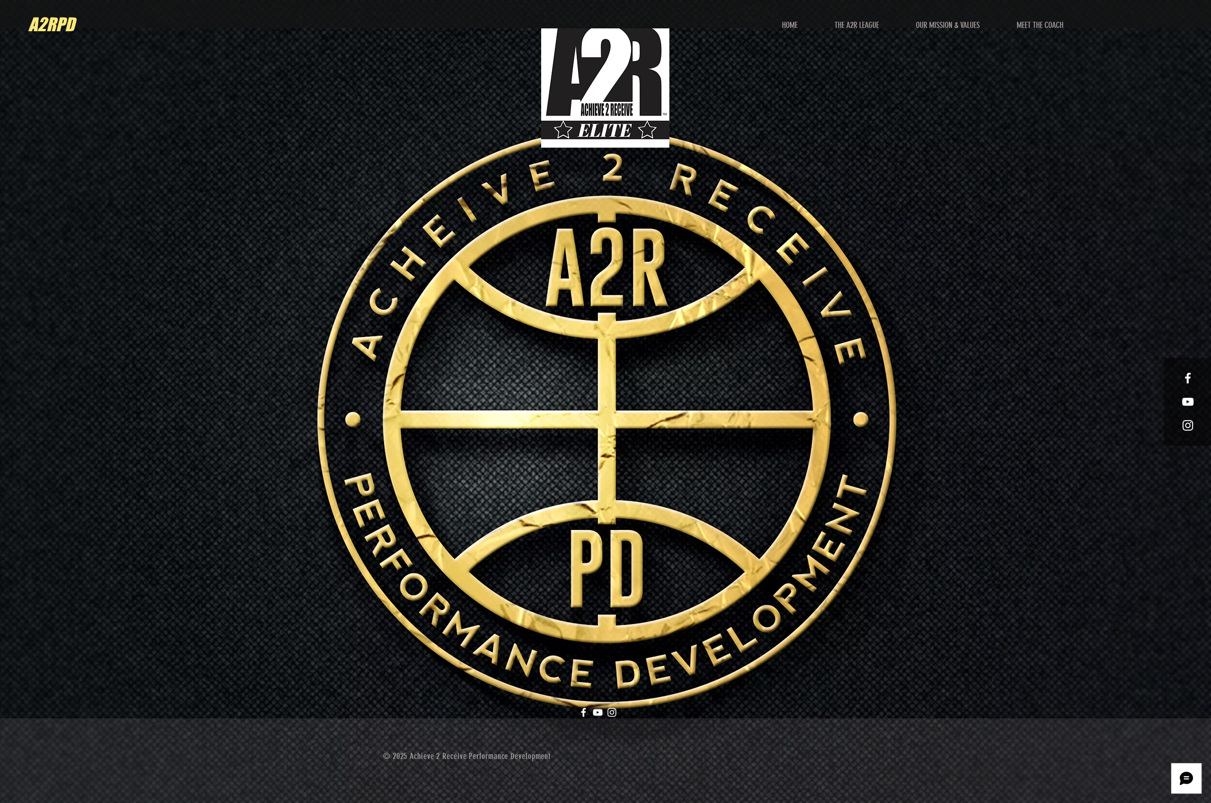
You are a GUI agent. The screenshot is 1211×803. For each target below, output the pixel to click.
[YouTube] (598, 712)
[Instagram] (612, 712)
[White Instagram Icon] (1188, 425)
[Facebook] (583, 712)
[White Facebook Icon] (1188, 378)
